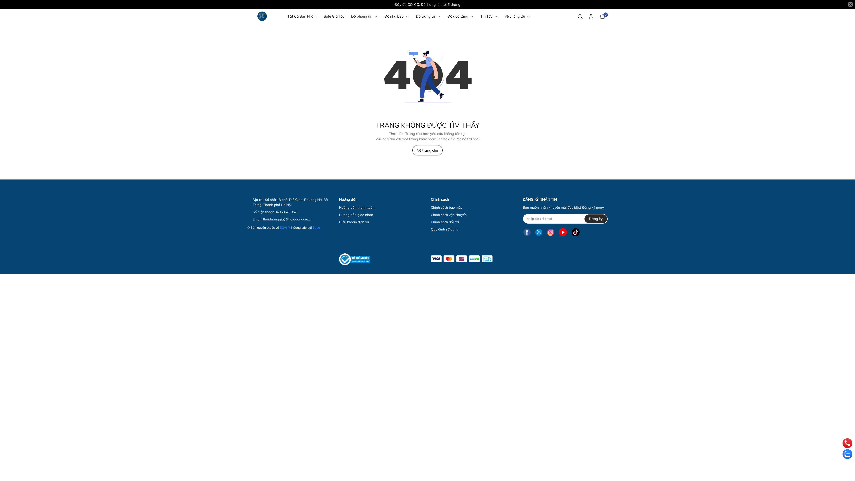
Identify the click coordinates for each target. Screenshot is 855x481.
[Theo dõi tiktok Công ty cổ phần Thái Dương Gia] (575, 232)
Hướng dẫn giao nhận (356, 215)
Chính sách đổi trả (445, 222)
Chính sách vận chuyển (449, 215)
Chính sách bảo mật (446, 207)
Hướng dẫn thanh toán (357, 207)
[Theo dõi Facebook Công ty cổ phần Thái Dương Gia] (527, 232)
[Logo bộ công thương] (354, 259)
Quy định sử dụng (444, 229)
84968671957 (286, 212)
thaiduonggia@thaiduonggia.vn (287, 219)
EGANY (285, 228)
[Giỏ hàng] (602, 16)
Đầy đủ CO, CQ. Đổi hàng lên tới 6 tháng (427, 4)
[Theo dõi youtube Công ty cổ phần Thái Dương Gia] (563, 232)
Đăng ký (596, 218)
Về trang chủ (427, 150)
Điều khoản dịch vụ (354, 222)
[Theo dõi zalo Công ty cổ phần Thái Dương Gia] (539, 232)
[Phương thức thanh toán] (462, 259)
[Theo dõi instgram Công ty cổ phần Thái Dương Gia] (550, 232)
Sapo (316, 228)
